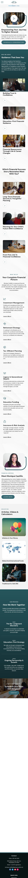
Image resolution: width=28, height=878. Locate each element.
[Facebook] (10, 869)
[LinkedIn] (13, 869)
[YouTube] (15, 869)
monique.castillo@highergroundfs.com (14, 867)
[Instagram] (18, 869)
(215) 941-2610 (15, 858)
